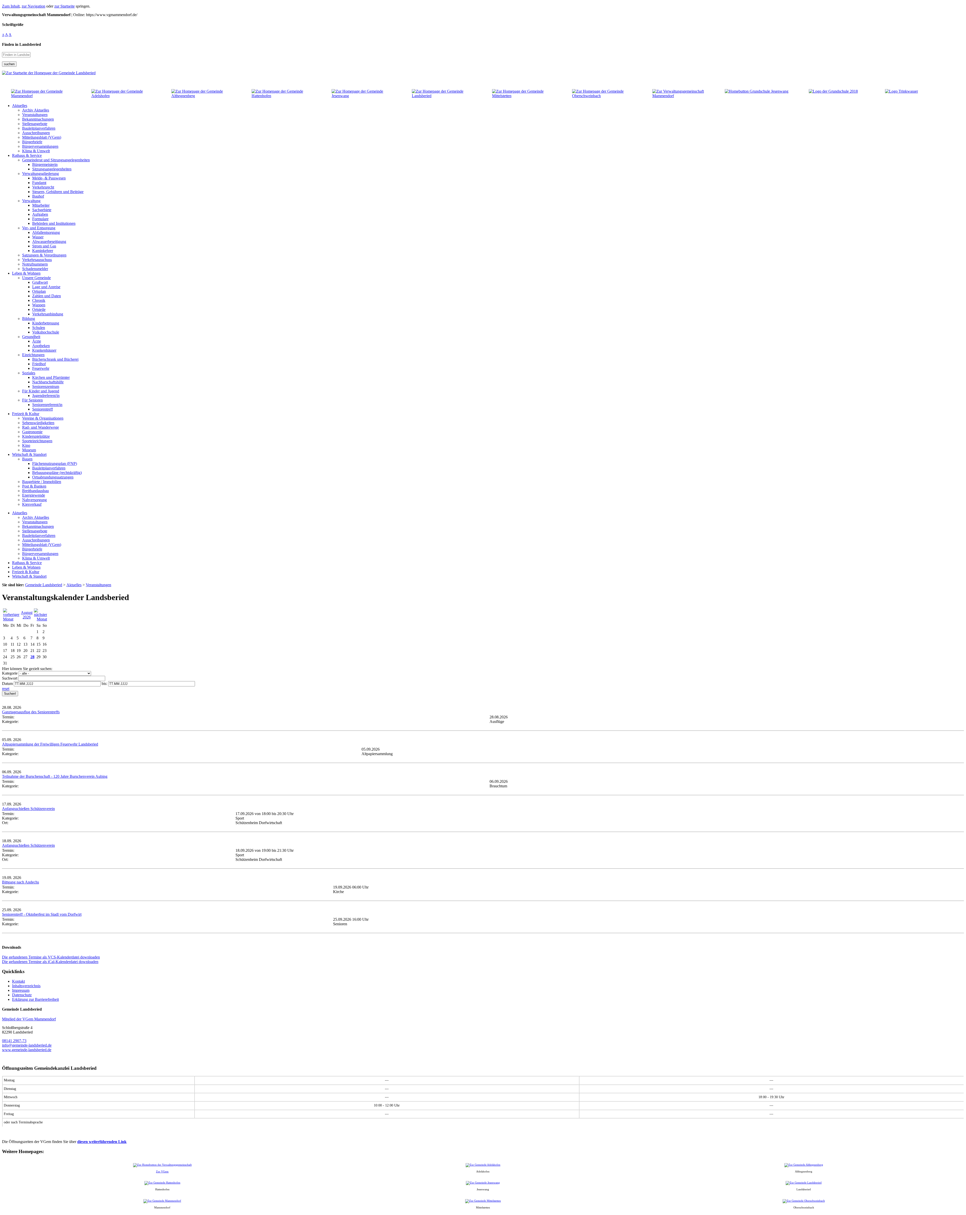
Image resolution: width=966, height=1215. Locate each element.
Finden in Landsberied (21, 44)
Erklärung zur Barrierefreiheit (35, 999)
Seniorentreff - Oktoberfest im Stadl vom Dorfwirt (42, 914)
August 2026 (26, 614)
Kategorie (10, 673)
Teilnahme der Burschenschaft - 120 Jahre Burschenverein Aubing (54, 776)
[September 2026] (40, 619)
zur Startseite (64, 6)
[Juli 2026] (11, 619)
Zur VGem (162, 1171)
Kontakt (18, 981)
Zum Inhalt (11, 6)
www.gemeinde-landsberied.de (26, 1050)
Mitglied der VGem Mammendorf (29, 1019)
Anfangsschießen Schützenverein (28, 808)
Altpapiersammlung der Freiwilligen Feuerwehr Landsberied (50, 744)
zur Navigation (33, 6)
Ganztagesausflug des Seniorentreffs (31, 712)
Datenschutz (22, 995)
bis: (104, 683)
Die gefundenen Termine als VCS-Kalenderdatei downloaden (51, 957)
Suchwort (9, 678)
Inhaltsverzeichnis (26, 986)
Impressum (20, 990)
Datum (7, 683)
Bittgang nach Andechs (20, 882)
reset (5, 688)
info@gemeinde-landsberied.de (27, 1045)
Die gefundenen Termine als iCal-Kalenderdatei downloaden (50, 962)
